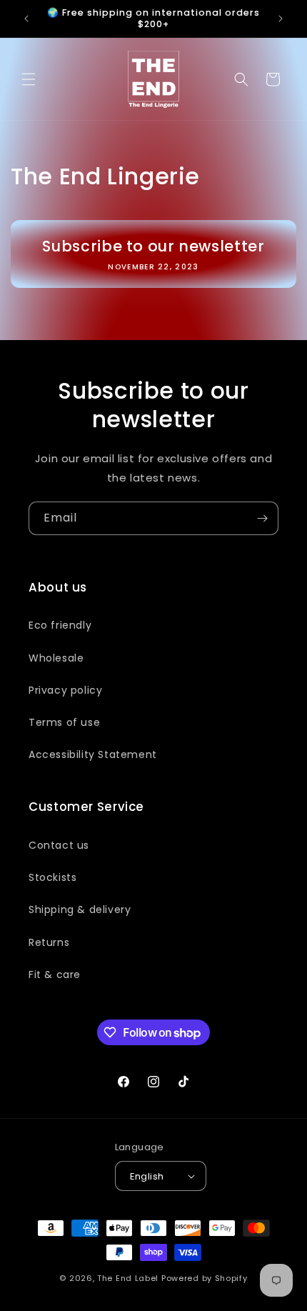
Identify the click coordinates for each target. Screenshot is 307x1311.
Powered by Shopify (204, 1278)
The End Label (129, 1278)
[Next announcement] (280, 18)
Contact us (59, 845)
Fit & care (55, 974)
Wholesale (56, 658)
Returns (49, 942)
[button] (28, 79)
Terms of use (64, 722)
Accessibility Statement (93, 754)
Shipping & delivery (80, 909)
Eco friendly (60, 625)
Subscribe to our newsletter (153, 246)
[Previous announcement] (26, 18)
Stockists (52, 877)
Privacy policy (65, 690)
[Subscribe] (262, 518)
